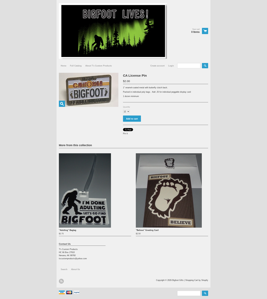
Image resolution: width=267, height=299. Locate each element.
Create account (157, 66)
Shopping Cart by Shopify (196, 280)
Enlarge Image (62, 104)
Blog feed (61, 281)
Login (171, 66)
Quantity (126, 107)
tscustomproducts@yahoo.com (73, 258)
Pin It (125, 133)
